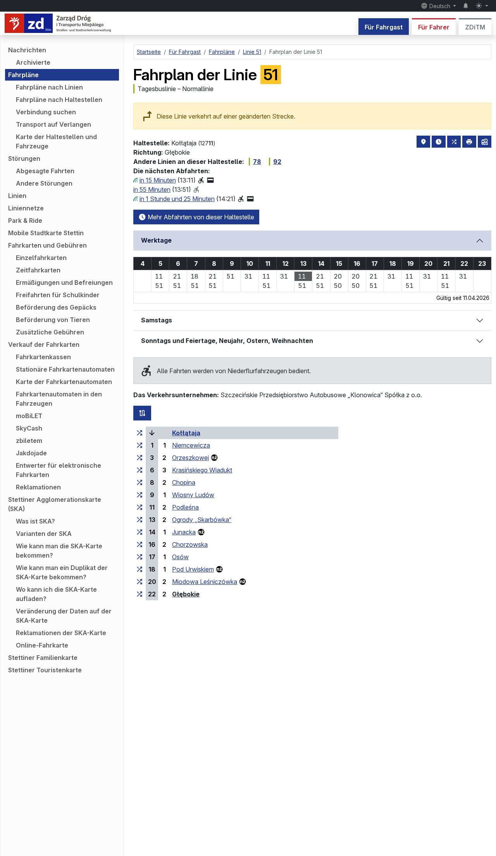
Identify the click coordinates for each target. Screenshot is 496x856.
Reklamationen (38, 487)
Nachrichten (27, 50)
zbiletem (29, 440)
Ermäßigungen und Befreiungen (64, 282)
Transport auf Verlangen (53, 124)
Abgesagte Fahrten (45, 171)
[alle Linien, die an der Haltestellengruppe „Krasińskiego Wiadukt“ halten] (139, 470)
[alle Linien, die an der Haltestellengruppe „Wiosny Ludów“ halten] (139, 495)
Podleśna (185, 507)
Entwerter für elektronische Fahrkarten (58, 470)
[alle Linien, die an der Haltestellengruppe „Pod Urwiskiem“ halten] (139, 569)
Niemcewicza (191, 445)
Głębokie (186, 594)
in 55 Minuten (151, 189)
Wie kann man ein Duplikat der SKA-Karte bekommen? (62, 572)
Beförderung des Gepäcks (56, 307)
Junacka (184, 532)
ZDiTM (475, 27)
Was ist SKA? (35, 521)
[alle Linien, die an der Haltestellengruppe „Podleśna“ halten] (139, 507)
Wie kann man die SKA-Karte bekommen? (59, 550)
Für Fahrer (434, 27)
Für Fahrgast (384, 27)
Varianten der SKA (44, 533)
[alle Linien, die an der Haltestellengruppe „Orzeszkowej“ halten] (139, 458)
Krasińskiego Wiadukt (202, 470)
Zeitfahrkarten (38, 270)
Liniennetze (26, 208)
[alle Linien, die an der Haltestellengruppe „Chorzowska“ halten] (139, 544)
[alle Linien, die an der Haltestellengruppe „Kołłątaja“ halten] (139, 433)
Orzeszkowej (190, 458)
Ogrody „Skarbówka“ (201, 520)
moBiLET (29, 416)
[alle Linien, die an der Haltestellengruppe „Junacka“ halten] (139, 532)
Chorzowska (190, 544)
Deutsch (440, 6)
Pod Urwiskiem (193, 569)
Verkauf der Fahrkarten (43, 344)
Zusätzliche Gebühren (50, 332)
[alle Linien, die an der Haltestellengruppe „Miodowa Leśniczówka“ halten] (139, 582)
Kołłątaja (186, 433)
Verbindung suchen (46, 112)
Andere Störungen (44, 183)
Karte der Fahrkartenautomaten (64, 382)
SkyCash (29, 428)
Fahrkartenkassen (43, 357)
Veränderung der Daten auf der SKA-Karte (64, 615)
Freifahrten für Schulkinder (58, 295)
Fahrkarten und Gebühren (47, 245)
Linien (17, 196)
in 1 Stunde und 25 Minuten (177, 199)
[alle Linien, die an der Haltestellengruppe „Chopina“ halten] (139, 482)
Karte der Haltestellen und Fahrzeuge (56, 141)
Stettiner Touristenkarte (45, 670)
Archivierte (33, 62)
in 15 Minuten (158, 180)
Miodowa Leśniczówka (204, 582)
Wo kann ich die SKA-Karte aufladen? (56, 594)
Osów (180, 557)
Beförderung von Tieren (53, 320)
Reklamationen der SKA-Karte (61, 633)
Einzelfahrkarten (41, 258)
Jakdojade (31, 453)
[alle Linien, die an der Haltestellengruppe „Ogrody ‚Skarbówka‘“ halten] (139, 520)
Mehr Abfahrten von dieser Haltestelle (200, 217)
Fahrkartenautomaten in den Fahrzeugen (59, 398)
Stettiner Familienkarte (43, 657)
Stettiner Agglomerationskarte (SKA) (54, 504)
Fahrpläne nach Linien (49, 87)
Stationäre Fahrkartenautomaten (65, 369)
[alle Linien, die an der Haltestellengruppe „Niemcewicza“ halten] (139, 445)
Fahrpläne (23, 75)
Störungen (24, 158)
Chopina (183, 482)
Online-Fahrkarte (42, 645)
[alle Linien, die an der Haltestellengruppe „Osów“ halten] (139, 557)
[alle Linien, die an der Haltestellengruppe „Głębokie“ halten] (139, 594)
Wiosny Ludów (193, 495)
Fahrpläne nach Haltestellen (59, 99)
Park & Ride (25, 220)
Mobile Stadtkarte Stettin (46, 233)
